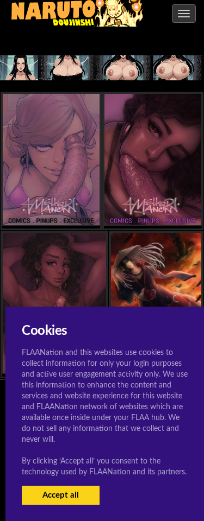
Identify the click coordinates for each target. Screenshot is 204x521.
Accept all (60, 495)
